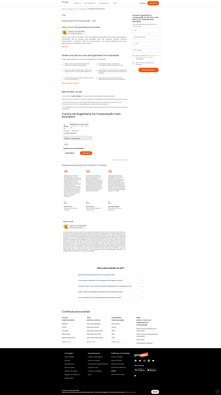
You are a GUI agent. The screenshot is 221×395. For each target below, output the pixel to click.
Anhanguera (116, 324)
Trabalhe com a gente (71, 371)
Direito (64, 327)
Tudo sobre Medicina (93, 324)
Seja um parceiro (69, 364)
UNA (113, 337)
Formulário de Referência (118, 367)
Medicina (65, 324)
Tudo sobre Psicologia (94, 334)
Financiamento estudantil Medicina (98, 364)
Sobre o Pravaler (69, 357)
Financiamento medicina (144, 343)
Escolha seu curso (93, 367)
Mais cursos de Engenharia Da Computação (146, 329)
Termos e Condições (117, 357)
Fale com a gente (69, 367)
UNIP (113, 330)
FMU (113, 334)
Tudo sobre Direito (93, 327)
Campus (66, 137)
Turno (65, 142)
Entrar (144, 3)
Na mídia (67, 360)
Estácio (114, 327)
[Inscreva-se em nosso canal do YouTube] (153, 361)
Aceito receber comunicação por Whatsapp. (145, 63)
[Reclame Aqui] (143, 378)
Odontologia (66, 334)
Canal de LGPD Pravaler (118, 374)
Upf (77, 9)
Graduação (83, 9)
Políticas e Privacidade (117, 364)
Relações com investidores (72, 374)
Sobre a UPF (140, 339)
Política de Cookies (116, 360)
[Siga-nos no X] (140, 361)
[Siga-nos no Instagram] (144, 361)
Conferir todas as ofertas (119, 160)
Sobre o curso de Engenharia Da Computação (147, 335)
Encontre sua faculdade (95, 371)
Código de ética (69, 378)
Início (63, 9)
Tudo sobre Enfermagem (95, 330)
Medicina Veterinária (68, 337)
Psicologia (65, 330)
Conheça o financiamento (95, 357)
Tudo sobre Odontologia (95, 337)
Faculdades (70, 9)
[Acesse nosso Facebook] (135, 361)
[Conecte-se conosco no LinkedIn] (149, 361)
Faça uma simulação (94, 360)
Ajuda (114, 3)
